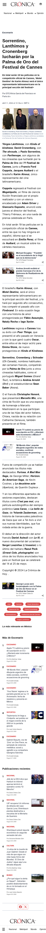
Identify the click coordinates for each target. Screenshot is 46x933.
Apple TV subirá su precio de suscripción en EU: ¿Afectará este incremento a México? (29, 432)
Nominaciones (11, 614)
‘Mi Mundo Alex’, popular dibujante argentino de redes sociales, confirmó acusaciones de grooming (29, 449)
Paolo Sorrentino (33, 604)
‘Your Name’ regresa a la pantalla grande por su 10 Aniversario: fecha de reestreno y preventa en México (18, 696)
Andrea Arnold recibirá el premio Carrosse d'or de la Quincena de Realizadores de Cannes (29, 272)
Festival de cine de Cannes (31, 614)
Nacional (13, 929)
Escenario (7, 32)
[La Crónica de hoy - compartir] (43, 262)
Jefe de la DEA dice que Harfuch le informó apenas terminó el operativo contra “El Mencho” (17, 784)
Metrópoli (24, 929)
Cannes (18, 604)
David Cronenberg (31, 609)
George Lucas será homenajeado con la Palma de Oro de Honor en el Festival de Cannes (28, 587)
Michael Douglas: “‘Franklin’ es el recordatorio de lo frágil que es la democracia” (29, 255)
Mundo (34, 929)
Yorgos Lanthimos (23, 619)
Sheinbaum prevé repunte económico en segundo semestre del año (18, 833)
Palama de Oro (14, 609)
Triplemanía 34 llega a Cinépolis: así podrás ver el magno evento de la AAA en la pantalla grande (17, 720)
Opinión (40, 13)
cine (8, 604)
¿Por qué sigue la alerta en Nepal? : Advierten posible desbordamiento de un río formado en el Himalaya (17, 883)
